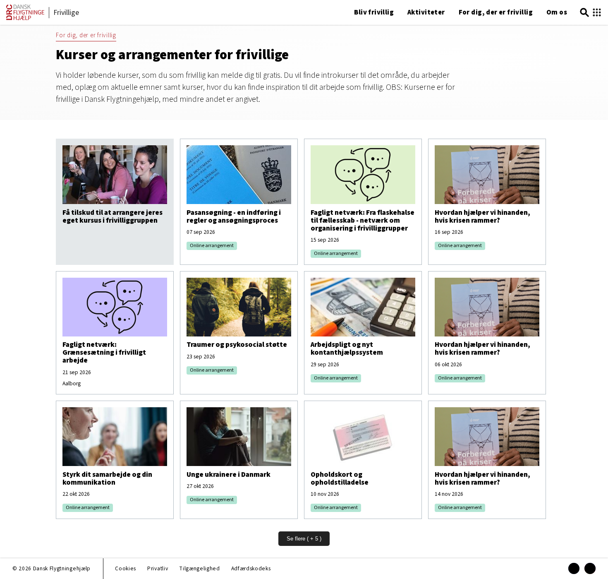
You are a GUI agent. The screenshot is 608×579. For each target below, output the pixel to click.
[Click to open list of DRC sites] (597, 12)
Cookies (125, 568)
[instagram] (590, 568)
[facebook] (573, 568)
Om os (556, 12)
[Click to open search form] (584, 12)
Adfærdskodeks (251, 568)
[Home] (25, 18)
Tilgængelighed (199, 568)
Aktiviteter (426, 12)
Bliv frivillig (374, 12)
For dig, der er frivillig (496, 12)
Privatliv (157, 568)
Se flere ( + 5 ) (304, 539)
